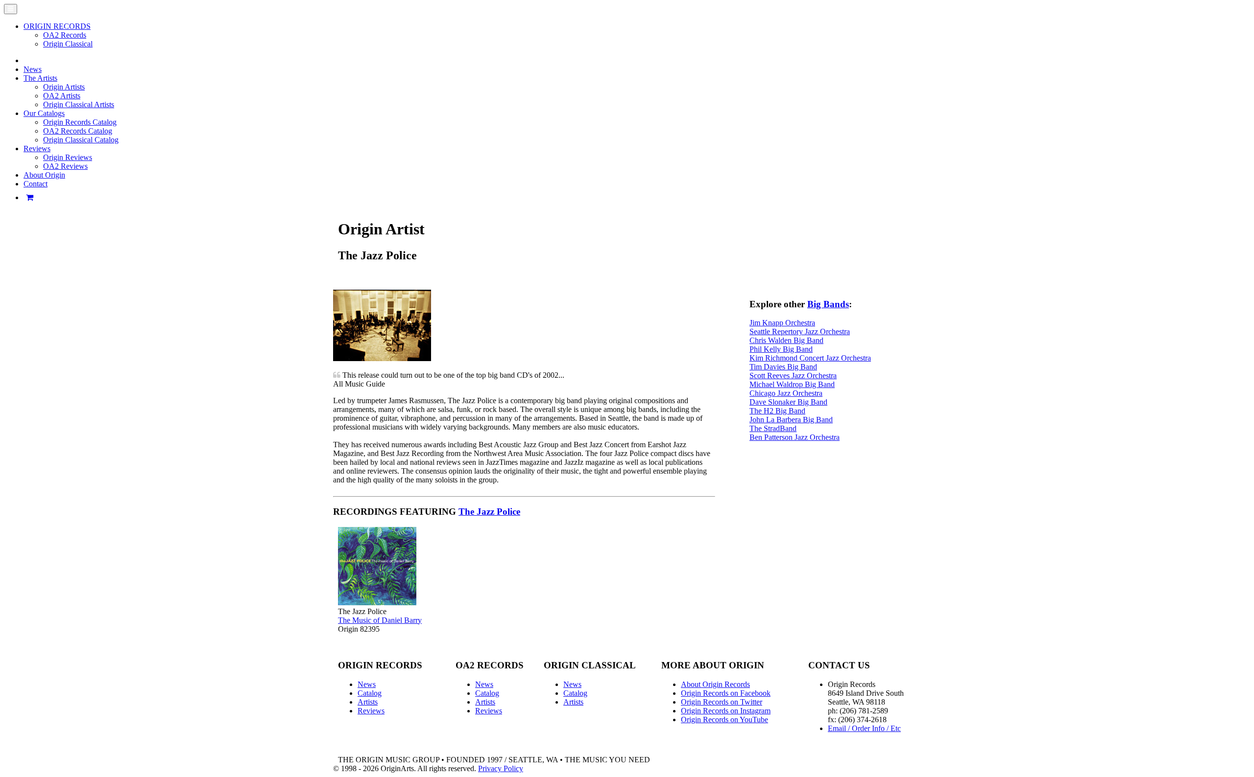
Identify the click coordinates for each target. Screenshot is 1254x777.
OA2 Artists (61, 95)
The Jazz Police (489, 511)
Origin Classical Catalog (81, 140)
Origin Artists (64, 87)
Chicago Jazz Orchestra (785, 393)
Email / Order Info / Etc (864, 728)
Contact (36, 184)
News (33, 69)
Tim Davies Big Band (783, 367)
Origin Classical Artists (78, 104)
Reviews (371, 711)
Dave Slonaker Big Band (788, 402)
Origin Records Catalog (80, 122)
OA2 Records (64, 35)
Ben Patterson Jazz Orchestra (794, 437)
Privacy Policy (500, 768)
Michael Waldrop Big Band (792, 384)
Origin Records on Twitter (721, 702)
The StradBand (772, 428)
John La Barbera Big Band (791, 419)
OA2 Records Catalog (77, 131)
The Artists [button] (40, 78)
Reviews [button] (37, 148)
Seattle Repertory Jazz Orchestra (799, 331)
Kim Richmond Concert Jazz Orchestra (810, 358)
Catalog (370, 693)
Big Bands (828, 304)
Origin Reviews (67, 157)
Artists (368, 702)
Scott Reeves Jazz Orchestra (793, 375)
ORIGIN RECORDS (57, 26)
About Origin (44, 175)
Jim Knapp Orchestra (782, 323)
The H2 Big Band (777, 411)
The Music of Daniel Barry (380, 620)
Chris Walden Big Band (786, 340)
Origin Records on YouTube (724, 719)
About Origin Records (715, 684)
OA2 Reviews (65, 166)
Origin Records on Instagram (726, 711)
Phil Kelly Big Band (781, 349)
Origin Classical (68, 44)
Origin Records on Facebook (726, 693)
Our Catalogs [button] (44, 113)
